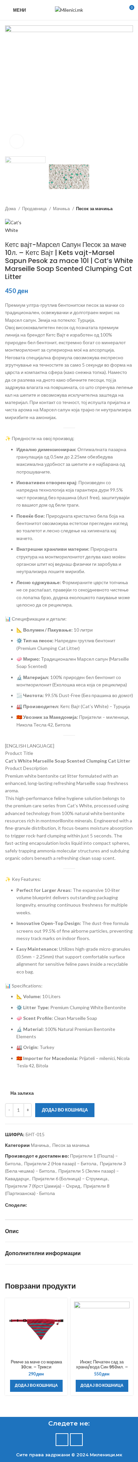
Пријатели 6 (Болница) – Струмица (70, 1178)
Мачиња (62, 208)
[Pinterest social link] (48, 1205)
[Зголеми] (16, 141)
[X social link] (40, 1205)
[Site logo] (69, 9)
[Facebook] (62, 1439)
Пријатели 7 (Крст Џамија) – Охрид (42, 1186)
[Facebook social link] (33, 1205)
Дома (11, 208)
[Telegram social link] (63, 1205)
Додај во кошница (65, 1109)
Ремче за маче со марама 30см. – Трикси (36, 1364)
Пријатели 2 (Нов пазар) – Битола (60, 1163)
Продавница (35, 208)
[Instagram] (76, 1439)
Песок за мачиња (94, 208)
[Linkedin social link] (56, 1205)
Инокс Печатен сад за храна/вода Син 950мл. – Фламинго (102, 1367)
